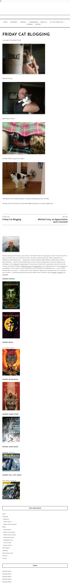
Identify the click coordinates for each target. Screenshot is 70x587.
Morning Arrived (26, 266)
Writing (23, 22)
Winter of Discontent (9, 532)
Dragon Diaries (7, 545)
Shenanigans (33, 22)
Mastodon (5, 274)
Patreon (16, 264)
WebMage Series (8, 540)
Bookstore (6, 519)
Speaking (30, 24)
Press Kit (43, 22)
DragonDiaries (38, 266)
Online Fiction (7, 542)
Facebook (59, 272)
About (6, 22)
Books (4, 527)
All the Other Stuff (56, 22)
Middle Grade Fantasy (9, 535)
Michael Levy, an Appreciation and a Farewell (53, 219)
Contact (38, 24)
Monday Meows (6, 571)
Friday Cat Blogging (11, 218)
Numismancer (7, 529)
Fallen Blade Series (8, 537)
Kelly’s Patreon (7, 521)
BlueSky (54, 272)
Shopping (13, 22)
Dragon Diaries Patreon (10, 524)
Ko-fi (22, 264)
